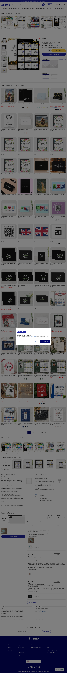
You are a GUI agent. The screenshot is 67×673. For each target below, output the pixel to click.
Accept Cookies (45, 341)
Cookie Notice (33, 336)
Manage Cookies (35, 341)
